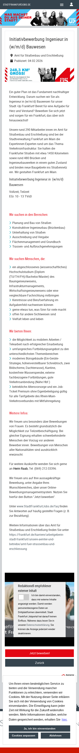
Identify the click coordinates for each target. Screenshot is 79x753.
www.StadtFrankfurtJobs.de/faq (38, 506)
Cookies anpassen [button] (23, 735)
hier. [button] (64, 719)
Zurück (39, 663)
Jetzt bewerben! (39, 653)
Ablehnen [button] (55, 735)
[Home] (39, 18)
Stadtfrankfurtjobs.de (16, 4)
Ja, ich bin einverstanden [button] (39, 728)
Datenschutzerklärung (37, 624)
